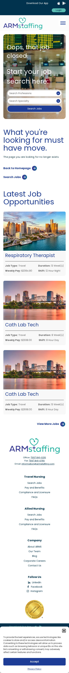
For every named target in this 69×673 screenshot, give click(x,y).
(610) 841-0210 (38, 457)
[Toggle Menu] (63, 23)
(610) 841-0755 (37, 460)
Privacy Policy (34, 668)
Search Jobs (34, 108)
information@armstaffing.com (38, 463)
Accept (34, 661)
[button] (64, 630)
